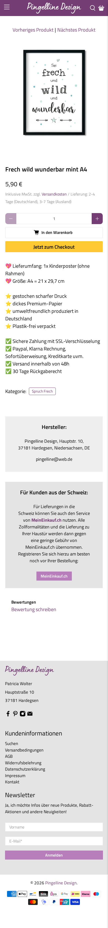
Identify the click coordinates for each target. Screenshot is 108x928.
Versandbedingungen (24, 750)
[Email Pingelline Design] (30, 715)
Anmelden (54, 855)
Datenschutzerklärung (25, 769)
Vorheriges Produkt (33, 30)
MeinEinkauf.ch (54, 576)
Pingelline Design (61, 883)
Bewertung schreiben (33, 609)
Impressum (15, 775)
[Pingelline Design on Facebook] (8, 715)
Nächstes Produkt (76, 30)
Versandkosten (54, 194)
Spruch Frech (42, 391)
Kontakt (12, 782)
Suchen (11, 743)
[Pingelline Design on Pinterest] (15, 715)
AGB (9, 756)
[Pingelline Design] (54, 8)
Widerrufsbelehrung (23, 763)
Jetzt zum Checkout (54, 247)
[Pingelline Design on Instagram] (23, 715)
